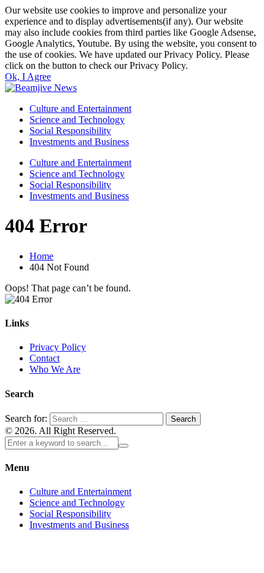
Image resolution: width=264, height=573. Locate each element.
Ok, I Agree (28, 76)
